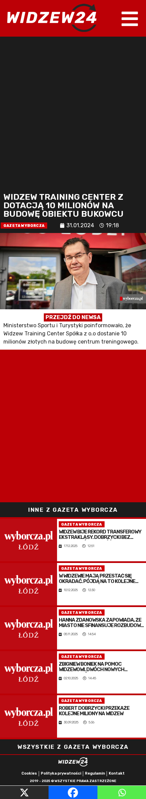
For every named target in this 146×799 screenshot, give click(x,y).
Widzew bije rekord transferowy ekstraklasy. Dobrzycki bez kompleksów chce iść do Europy (100, 534)
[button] (130, 19)
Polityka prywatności (61, 773)
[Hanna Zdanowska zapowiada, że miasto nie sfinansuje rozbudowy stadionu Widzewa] (28, 628)
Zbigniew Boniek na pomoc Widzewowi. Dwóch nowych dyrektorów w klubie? (91, 667)
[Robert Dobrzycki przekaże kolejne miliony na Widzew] (28, 716)
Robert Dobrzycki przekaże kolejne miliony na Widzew (94, 711)
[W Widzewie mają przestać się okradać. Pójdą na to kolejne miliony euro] (28, 584)
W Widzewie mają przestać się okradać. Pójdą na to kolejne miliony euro (97, 578)
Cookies (29, 773)
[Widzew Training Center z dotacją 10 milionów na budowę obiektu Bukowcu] (73, 291)
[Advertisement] (73, 113)
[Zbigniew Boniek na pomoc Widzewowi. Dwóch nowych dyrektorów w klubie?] (28, 672)
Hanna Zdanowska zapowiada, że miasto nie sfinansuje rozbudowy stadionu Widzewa (101, 623)
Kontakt (117, 773)
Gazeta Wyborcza (23, 225)
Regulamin (95, 773)
